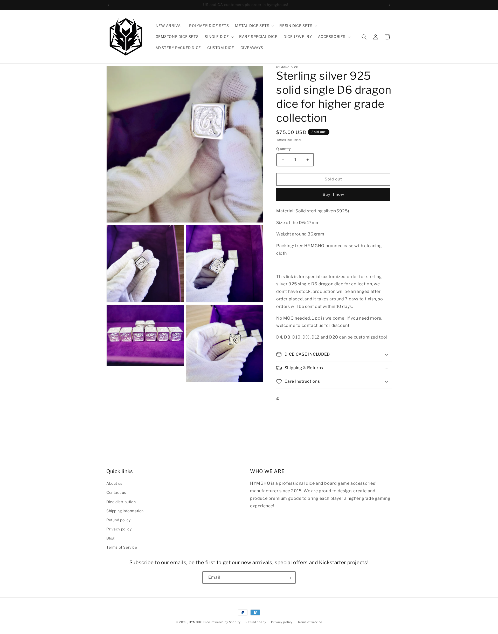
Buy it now (333, 194)
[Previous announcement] (108, 5)
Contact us (116, 492)
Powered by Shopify (226, 622)
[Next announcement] (390, 5)
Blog (110, 538)
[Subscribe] (289, 577)
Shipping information (125, 510)
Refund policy (118, 520)
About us (114, 483)
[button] (254, 25)
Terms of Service (121, 547)
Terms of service (310, 622)
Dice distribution (121, 501)
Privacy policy (119, 529)
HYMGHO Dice (200, 622)
